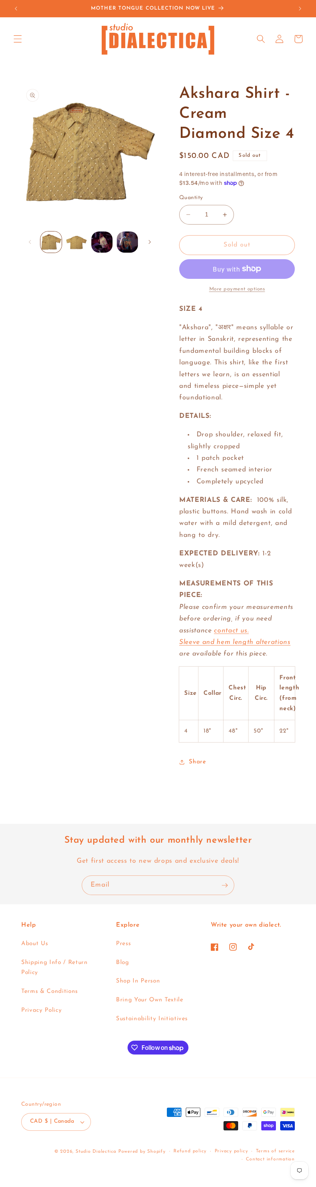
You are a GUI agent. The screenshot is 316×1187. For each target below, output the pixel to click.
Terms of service (275, 1151)
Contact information (270, 1159)
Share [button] (197, 762)
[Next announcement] (299, 8)
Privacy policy (231, 1151)
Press (123, 944)
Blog (122, 962)
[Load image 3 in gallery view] (102, 242)
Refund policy (190, 1151)
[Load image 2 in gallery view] (76, 242)
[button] (17, 39)
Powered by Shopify (142, 1151)
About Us (34, 944)
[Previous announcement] (16, 8)
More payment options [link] (237, 289)
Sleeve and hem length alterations (235, 642)
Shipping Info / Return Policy (54, 967)
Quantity (191, 198)
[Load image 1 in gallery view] (51, 242)
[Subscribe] (224, 885)
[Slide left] (29, 241)
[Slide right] (149, 241)
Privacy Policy (41, 1010)
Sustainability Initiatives (152, 1019)
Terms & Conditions (49, 991)
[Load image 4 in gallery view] (127, 242)
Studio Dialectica (96, 1151)
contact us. (231, 630)
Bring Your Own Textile (149, 1000)
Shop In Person (138, 981)
